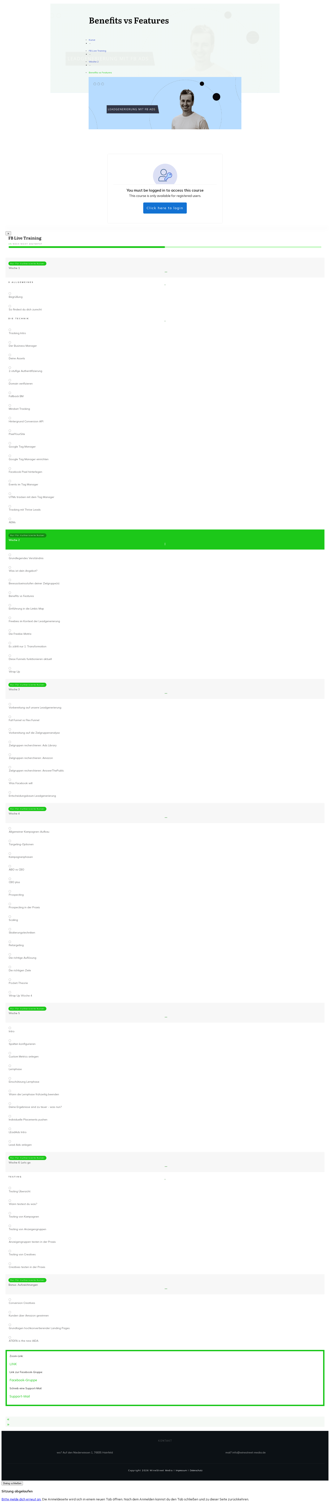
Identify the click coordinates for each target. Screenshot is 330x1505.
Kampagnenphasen (21, 857)
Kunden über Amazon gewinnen (29, 1315)
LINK (13, 1364)
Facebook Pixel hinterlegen (25, 472)
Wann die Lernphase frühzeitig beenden (34, 1094)
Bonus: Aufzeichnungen (23, 1284)
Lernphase (15, 1069)
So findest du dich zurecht (25, 309)
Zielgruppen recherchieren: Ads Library (33, 745)
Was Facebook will (20, 783)
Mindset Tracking (19, 408)
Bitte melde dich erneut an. (21, 1499)
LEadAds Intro (18, 1132)
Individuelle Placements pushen (28, 1119)
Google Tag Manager (22, 446)
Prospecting (16, 894)
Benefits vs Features (21, 596)
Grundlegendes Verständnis (26, 558)
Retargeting (16, 945)
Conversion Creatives (22, 1303)
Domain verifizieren (21, 383)
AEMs (12, 522)
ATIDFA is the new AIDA (23, 1340)
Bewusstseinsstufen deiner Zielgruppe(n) (34, 583)
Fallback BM (16, 396)
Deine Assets (17, 358)
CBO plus (14, 882)
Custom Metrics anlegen (24, 1056)
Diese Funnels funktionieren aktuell (30, 659)
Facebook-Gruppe (23, 1380)
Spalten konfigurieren (22, 1044)
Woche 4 (14, 813)
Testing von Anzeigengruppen (27, 1229)
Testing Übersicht (19, 1191)
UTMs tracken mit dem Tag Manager (31, 497)
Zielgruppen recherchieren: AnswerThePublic (36, 770)
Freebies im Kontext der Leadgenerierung (34, 621)
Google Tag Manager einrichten (29, 459)
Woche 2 (14, 540)
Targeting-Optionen (21, 844)
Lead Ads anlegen (20, 1144)
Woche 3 (14, 689)
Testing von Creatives (22, 1254)
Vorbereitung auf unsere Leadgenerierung (35, 707)
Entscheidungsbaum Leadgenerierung (32, 795)
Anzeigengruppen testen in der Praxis (32, 1242)
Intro (12, 1031)
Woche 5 (14, 1013)
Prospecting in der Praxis (24, 907)
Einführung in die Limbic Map (26, 608)
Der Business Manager (23, 345)
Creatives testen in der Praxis (27, 1267)
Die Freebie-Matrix (20, 634)
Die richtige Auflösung (22, 957)
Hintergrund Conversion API (26, 421)
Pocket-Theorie (18, 983)
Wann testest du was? (23, 1204)
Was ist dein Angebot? (23, 570)
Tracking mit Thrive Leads (25, 509)
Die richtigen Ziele (20, 970)
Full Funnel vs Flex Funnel (24, 720)
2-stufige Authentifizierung (25, 371)
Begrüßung (16, 297)
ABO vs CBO (16, 869)
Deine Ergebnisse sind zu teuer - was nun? (35, 1107)
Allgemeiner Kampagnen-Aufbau (29, 831)
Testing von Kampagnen (24, 1216)
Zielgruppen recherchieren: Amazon (31, 758)
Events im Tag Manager (23, 484)
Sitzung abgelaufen (17, 1491)
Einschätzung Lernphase (24, 1081)
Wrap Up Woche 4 (20, 995)
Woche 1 (14, 268)
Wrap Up (14, 671)
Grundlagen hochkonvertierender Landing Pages (39, 1328)
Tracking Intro (17, 333)
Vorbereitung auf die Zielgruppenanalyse (34, 732)
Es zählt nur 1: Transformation (27, 646)
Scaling (13, 920)
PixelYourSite (17, 434)
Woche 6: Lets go (20, 1162)
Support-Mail (20, 1396)
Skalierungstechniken (22, 932)
